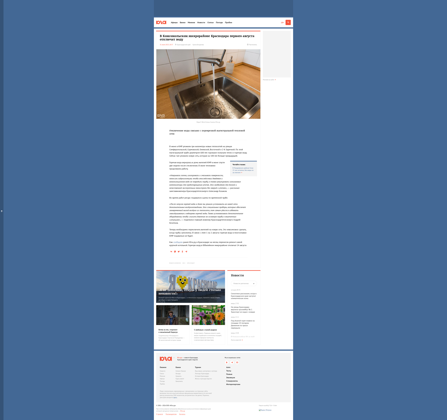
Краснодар (191, 263)
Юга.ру (179, 358)
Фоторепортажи (233, 384)
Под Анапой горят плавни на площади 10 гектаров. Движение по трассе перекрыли (243, 324)
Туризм (198, 367)
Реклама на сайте (268, 80)
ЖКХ (184, 263)
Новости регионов (241, 283)
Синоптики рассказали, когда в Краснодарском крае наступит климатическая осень (243, 296)
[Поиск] (288, 22)
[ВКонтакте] (227, 362)
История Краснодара (202, 376)
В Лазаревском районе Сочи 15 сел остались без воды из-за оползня (243, 170)
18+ (282, 22)
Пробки (228, 22)
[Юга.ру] (161, 22)
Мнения (191, 22)
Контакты (182, 414)
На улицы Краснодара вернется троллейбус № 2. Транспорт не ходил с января (243, 309)
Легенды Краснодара (202, 374)
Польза (229, 374)
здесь (175, 397)
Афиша (174, 22)
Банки (182, 22)
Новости (201, 22)
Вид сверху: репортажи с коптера (206, 371)
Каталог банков (181, 371)
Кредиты (178, 376)
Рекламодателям (171, 414)
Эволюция (230, 377)
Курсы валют (180, 379)
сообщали (178, 242)
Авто (228, 367)
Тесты (228, 371)
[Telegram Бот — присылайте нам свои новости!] (237, 362)
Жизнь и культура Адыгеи (203, 379)
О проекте (159, 414)
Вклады (178, 374)
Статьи (210, 22)
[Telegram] (232, 362)
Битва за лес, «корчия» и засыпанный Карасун (168, 330)
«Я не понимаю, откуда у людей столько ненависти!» (190, 291)
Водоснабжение (175, 263)
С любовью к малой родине (205, 330)
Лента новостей (236, 340)
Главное (163, 367)
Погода (219, 22)
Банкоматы (179, 381)
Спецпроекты (232, 381)
